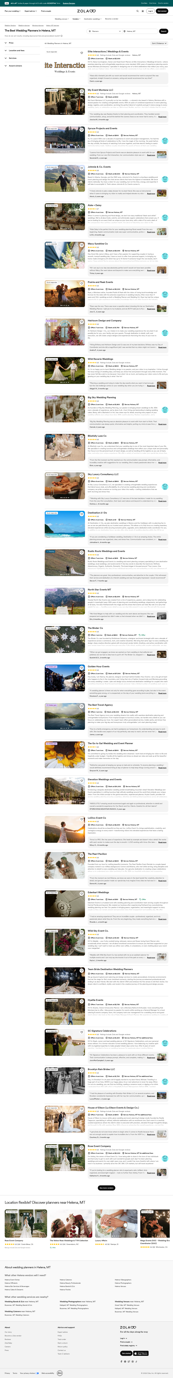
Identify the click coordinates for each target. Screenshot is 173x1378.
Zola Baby (144, 3)
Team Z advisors (64, 1354)
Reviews (8, 1339)
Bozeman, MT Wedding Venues (126, 1312)
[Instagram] (132, 1362)
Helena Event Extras (12, 1280)
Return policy (62, 1347)
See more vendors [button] (106, 1188)
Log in (122, 1338)
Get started (126, 1353)
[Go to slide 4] (68, 75)
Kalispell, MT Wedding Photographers (74, 1305)
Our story (8, 1332)
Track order (62, 1339)
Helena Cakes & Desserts (14, 1290)
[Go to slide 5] (69, 113)
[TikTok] (136, 1362)
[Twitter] (129, 1362)
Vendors (75, 19)
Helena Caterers (66, 1280)
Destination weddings (92, 19)
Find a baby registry (127, 1346)
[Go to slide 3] (66, 75)
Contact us (62, 1350)
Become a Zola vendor (13, 1336)
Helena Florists (65, 1290)
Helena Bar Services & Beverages (17, 1286)
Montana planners (38, 25)
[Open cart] (142, 11)
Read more (162, 117)
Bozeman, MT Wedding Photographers (74, 1308)
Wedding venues (61, 19)
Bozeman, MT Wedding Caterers (17, 1315)
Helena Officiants (11, 1283)
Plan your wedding (12, 11)
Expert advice (30, 11)
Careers (7, 1347)
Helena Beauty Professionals (70, 1283)
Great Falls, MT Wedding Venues (127, 1305)
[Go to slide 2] (64, 75)
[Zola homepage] (86, 11)
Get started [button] (162, 11)
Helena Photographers (123, 1283)
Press (7, 1350)
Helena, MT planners (52, 25)
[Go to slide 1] (62, 75)
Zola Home (152, 3)
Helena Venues (120, 1286)
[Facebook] (121, 1362)
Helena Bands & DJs (67, 1286)
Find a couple (46, 11)
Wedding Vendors (10, 25)
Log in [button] (150, 11)
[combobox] (140, 31)
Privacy (7, 1373)
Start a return (63, 1343)
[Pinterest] (125, 1362)
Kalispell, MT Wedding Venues (126, 1308)
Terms (58, 3)
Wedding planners (24, 25)
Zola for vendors (163, 3)
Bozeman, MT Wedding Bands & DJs (18, 1305)
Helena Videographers (123, 1280)
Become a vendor (111, 19)
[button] (120, 31)
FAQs (60, 1336)
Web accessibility (48, 1373)
